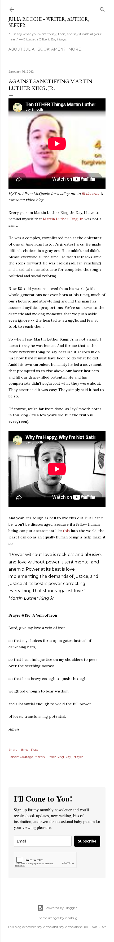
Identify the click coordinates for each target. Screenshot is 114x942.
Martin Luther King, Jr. (63, 219)
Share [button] (12, 750)
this (66, 530)
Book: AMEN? (51, 49)
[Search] (102, 8)
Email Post (29, 750)
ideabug (71, 918)
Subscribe (87, 841)
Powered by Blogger (61, 908)
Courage (26, 757)
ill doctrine (91, 193)
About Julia (21, 49)
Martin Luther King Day (52, 757)
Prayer (78, 757)
